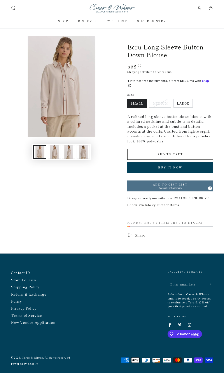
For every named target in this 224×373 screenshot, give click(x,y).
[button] (13, 8)
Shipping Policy (25, 286)
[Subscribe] (210, 284)
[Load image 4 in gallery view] (83, 152)
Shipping (133, 72)
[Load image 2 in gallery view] (54, 152)
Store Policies (23, 279)
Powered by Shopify (24, 363)
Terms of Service (26, 315)
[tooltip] (210, 188)
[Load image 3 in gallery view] (68, 152)
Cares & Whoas (32, 357)
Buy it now (170, 167)
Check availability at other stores (153, 205)
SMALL (139, 104)
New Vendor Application (33, 322)
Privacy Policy (24, 308)
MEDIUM (161, 104)
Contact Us (21, 272)
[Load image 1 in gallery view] (39, 152)
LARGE (185, 104)
